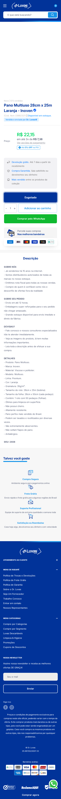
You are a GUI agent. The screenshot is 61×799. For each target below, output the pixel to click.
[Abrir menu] (5, 5)
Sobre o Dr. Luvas (12, 589)
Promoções (9, 642)
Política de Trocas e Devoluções (19, 575)
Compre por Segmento (14, 628)
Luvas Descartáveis (13, 633)
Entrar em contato (12, 603)
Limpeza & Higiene (12, 638)
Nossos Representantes (15, 607)
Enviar (30, 688)
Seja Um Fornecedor (13, 594)
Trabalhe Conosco (12, 598)
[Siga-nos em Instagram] (11, 707)
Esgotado (31, 197)
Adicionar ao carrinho (37, 208)
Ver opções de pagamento (31, 142)
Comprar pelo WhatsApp (31, 218)
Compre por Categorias (15, 624)
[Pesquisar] (52, 15)
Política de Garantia (12, 584)
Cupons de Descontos (14, 647)
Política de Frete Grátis (14, 580)
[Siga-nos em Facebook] (5, 707)
